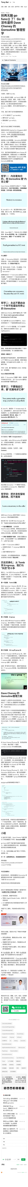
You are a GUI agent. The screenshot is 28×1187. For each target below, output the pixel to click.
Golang (16, 1040)
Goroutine (23, 1040)
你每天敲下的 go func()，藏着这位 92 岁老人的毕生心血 (10, 1108)
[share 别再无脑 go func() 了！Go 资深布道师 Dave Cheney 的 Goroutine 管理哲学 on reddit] (11, 1088)
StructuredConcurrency (8, 1057)
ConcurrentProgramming (8, 1027)
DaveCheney (20, 1033)
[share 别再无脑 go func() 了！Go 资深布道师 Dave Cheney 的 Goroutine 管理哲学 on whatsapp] (17, 1088)
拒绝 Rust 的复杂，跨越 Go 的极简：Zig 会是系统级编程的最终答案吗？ (10, 1123)
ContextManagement (7, 1030)
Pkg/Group (4, 1051)
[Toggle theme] (10, 2)
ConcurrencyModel (6, 1023)
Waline (23, 1172)
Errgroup (12, 1037)
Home (2, 12)
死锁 (18, 1068)
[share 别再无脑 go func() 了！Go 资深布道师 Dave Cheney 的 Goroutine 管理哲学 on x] (5, 1088)
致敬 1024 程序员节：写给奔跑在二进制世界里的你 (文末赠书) (10, 1131)
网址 (4, 1144)
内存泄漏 (4, 1064)
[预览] (10, 1159)
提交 (23, 1159)
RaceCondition (14, 1051)
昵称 (4, 1138)
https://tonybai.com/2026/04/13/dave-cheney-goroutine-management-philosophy (13, 88)
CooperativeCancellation (8, 1033)
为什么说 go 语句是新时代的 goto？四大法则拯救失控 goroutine (10, 1101)
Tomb (3, 1061)
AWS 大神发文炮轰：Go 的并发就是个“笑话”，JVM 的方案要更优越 (10, 1116)
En (14, 2)
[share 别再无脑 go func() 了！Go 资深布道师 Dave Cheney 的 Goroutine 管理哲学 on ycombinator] (23, 1088)
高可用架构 (13, 1071)
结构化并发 (4, 1071)
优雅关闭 (18, 1061)
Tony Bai (5, 2)
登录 (18, 1159)
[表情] (6, 1159)
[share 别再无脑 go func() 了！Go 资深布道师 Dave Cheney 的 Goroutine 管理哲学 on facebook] (14, 1088)
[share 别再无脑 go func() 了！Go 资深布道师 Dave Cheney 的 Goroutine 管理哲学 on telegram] (20, 1088)
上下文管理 (10, 1061)
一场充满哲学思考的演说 (17, 134)
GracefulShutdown (6, 1044)
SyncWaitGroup (20, 1057)
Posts (7, 12)
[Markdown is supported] (4, 1159)
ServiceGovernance (7, 1054)
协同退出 (11, 1064)
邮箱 (4, 1141)
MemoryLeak (21, 1047)
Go (10, 1040)
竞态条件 (24, 1068)
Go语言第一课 (8, 952)
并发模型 (19, 1064)
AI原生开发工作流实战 (9, 892)
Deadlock (4, 1037)
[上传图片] (8, 1159)
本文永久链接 (5, 83)
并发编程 (4, 1068)
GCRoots (19, 1037)
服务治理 (11, 1068)
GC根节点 (4, 1040)
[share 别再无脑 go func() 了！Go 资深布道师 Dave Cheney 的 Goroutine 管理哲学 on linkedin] (8, 1088)
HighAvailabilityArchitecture (8, 1047)
